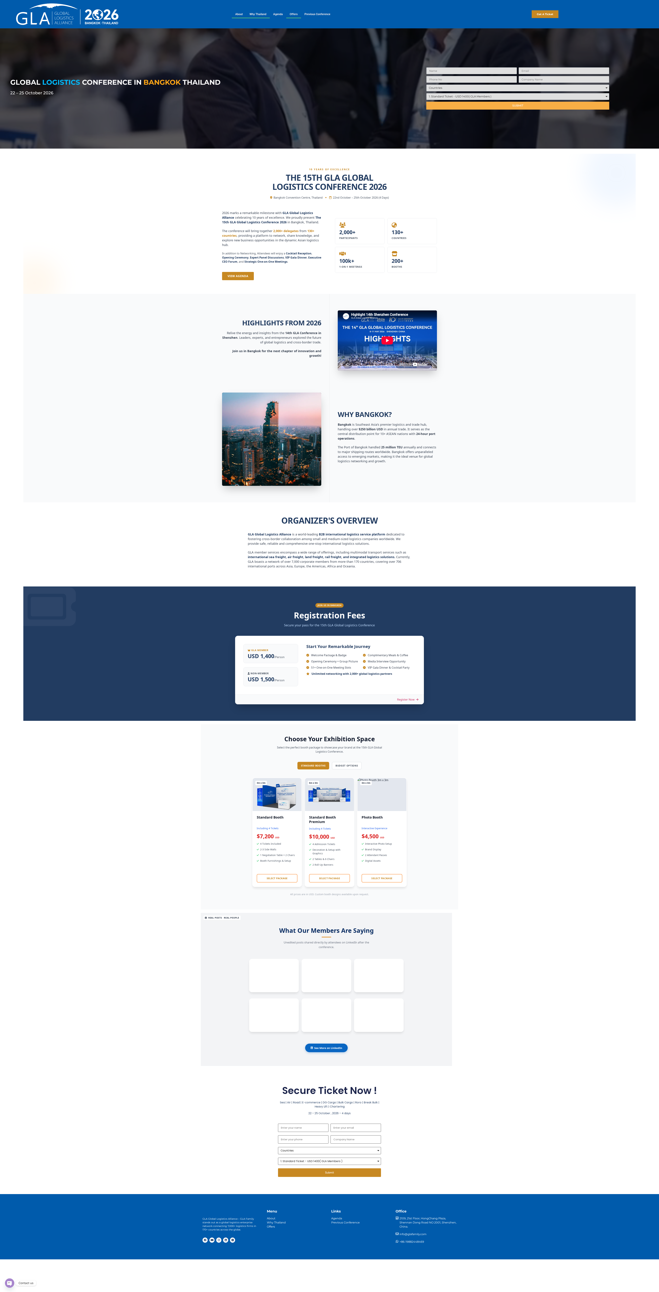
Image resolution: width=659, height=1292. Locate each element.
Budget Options (347, 765)
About (239, 14)
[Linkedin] (225, 1240)
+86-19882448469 (412, 1241)
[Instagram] (218, 1240)
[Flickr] (232, 1240)
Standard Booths (313, 765)
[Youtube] (212, 1240)
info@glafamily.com (413, 1234)
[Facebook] (205, 1240)
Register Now (406, 699)
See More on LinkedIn (328, 1048)
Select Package (277, 878)
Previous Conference (317, 14)
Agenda (278, 14)
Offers (294, 14)
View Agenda (238, 276)
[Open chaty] (9, 1283)
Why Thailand (258, 14)
